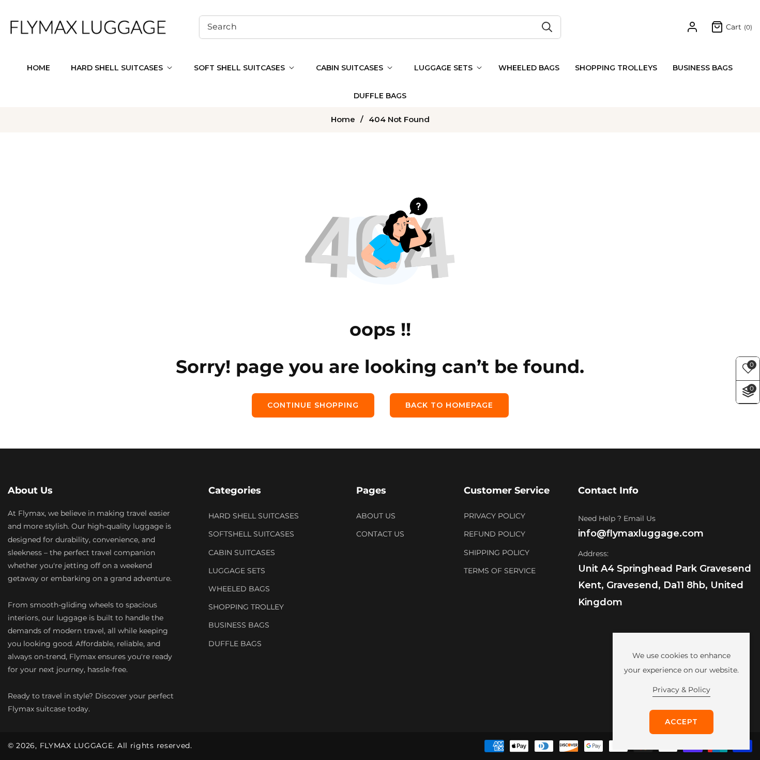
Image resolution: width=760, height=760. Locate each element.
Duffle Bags (235, 643)
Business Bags (238, 625)
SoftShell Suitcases (251, 534)
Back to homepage (449, 405)
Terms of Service (500, 570)
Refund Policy (494, 534)
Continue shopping (313, 405)
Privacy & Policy (681, 689)
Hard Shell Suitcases (253, 515)
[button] (119, 68)
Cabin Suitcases (241, 552)
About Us (376, 515)
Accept (681, 721)
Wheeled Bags (239, 588)
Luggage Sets (236, 570)
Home (343, 119)
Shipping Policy (496, 552)
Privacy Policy (494, 515)
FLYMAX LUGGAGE (76, 745)
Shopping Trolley (246, 607)
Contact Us (380, 534)
